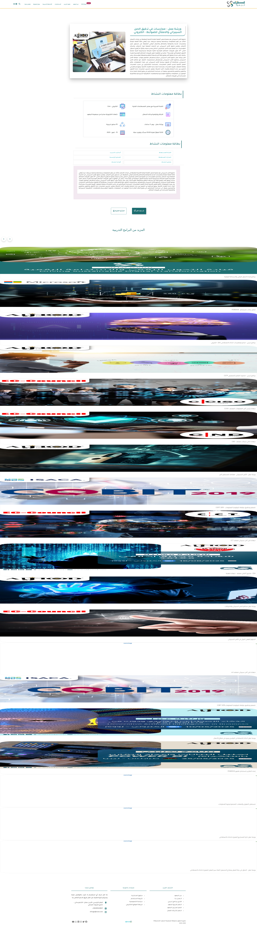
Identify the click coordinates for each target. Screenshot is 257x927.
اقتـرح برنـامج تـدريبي (175, 901)
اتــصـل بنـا (178, 898)
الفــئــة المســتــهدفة (165, 152)
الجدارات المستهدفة (165, 157)
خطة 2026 (84, 4)
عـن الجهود (178, 895)
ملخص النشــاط (166, 162)
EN (14, 4)
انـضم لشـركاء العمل (174, 910)
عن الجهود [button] (76, 4)
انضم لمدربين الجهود (174, 907)
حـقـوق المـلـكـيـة (137, 895)
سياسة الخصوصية (136, 901)
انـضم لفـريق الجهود (175, 904)
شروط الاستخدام (137, 898)
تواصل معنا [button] (27, 4)
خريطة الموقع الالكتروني (134, 904)
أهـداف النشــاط (116, 162)
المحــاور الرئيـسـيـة (115, 157)
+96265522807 (97, 908)
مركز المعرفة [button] (36, 4)
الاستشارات (58, 4)
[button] (19, 4)
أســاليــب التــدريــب (115, 152)
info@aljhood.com (96, 912)
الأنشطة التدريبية (47, 4)
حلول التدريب (67, 4)
